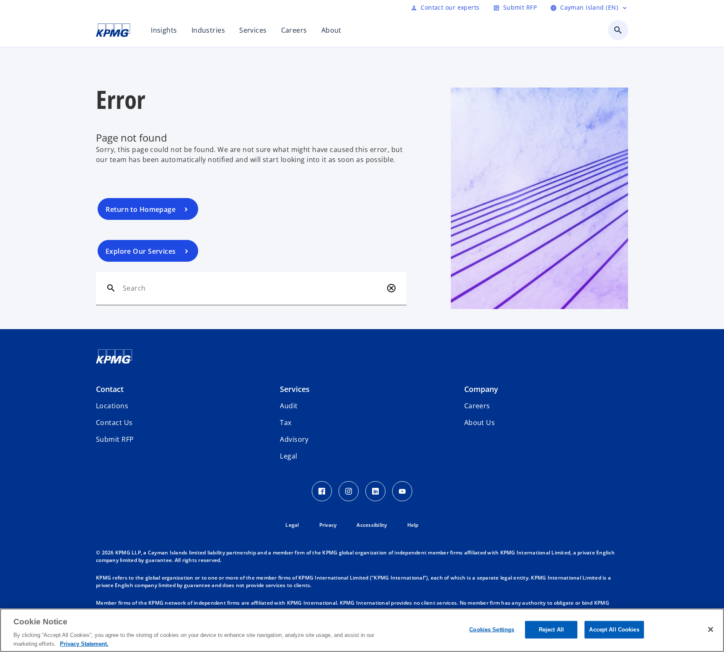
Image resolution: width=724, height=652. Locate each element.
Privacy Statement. (84, 643)
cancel (391, 288)
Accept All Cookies (614, 629)
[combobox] (253, 288)
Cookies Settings (491, 629)
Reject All (551, 629)
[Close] (710, 629)
